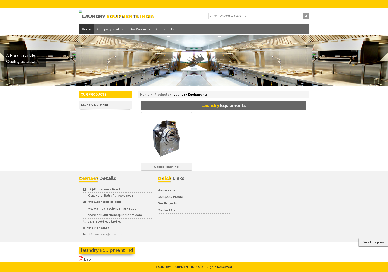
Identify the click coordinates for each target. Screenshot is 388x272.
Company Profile (110, 29)
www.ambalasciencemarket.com (113, 208)
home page (167, 190)
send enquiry (373, 242)
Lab (87, 259)
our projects (167, 203)
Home (86, 29)
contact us (166, 210)
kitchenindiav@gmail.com (106, 234)
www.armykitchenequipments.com (115, 215)
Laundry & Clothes (94, 104)
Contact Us (165, 29)
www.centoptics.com (104, 202)
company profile (170, 197)
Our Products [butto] (140, 29)
